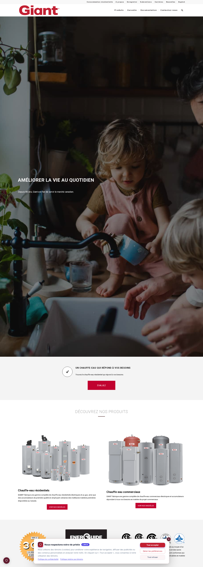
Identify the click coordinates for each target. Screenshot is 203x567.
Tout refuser (152, 557)
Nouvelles (170, 2)
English (181, 2)
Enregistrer (132, 2)
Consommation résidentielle (100, 2)
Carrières (159, 2)
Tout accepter (153, 545)
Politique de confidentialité (48, 559)
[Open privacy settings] (6, 560)
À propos (120, 2)
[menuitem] (99, 2)
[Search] (182, 10)
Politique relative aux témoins (71, 559)
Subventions (146, 2)
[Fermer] (169, 539)
